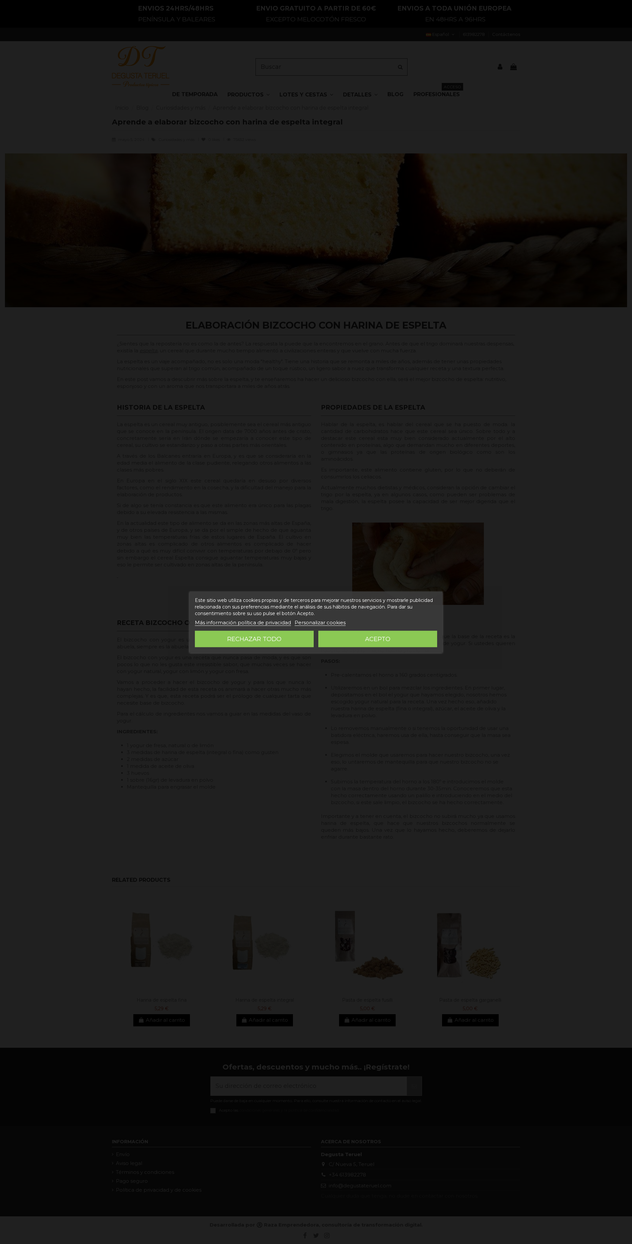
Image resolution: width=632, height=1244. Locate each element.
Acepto (377, 639)
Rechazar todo (254, 639)
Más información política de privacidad (243, 622)
